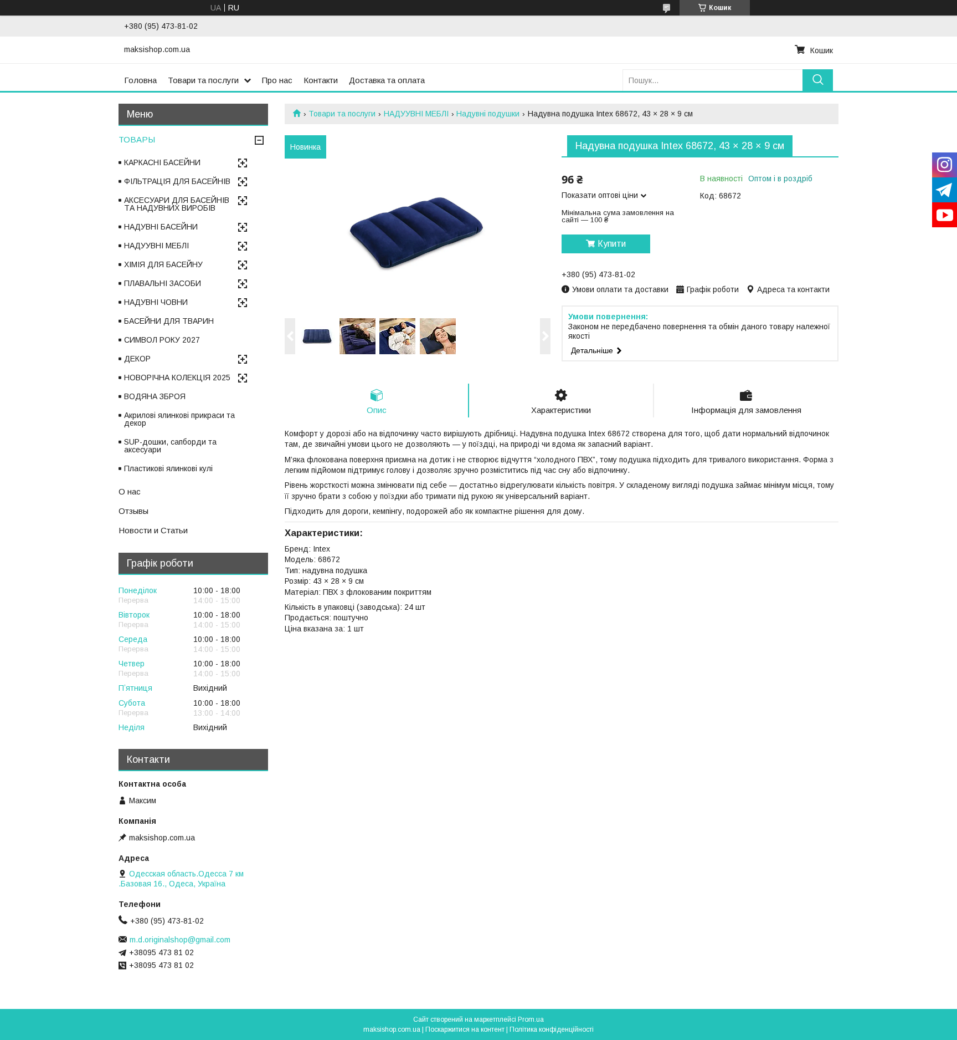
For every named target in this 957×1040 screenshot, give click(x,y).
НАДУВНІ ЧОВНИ (156, 302)
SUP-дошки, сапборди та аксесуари (170, 445)
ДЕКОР (137, 358)
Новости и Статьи (153, 530)
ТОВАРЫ (137, 139)
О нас (130, 491)
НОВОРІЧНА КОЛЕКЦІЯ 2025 (177, 377)
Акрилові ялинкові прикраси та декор (179, 419)
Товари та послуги (203, 80)
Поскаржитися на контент (465, 1029)
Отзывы (133, 511)
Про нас (277, 80)
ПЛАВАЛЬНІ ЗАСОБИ (162, 283)
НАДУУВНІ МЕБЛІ (416, 113)
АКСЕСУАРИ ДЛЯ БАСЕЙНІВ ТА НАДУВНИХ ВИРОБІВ (176, 204)
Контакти (320, 80)
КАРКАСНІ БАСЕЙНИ (162, 162)
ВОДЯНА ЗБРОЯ (155, 396)
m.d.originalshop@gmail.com (180, 939)
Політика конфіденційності (552, 1029)
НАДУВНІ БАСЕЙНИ (161, 226)
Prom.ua (531, 1019)
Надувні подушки (487, 113)
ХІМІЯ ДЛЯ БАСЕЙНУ (163, 264)
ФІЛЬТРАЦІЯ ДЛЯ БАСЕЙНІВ (177, 181)
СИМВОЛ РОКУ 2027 (162, 339)
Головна (140, 80)
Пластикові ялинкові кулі (168, 468)
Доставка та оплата (387, 80)
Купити (612, 243)
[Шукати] (817, 80)
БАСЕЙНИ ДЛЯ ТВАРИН (169, 321)
